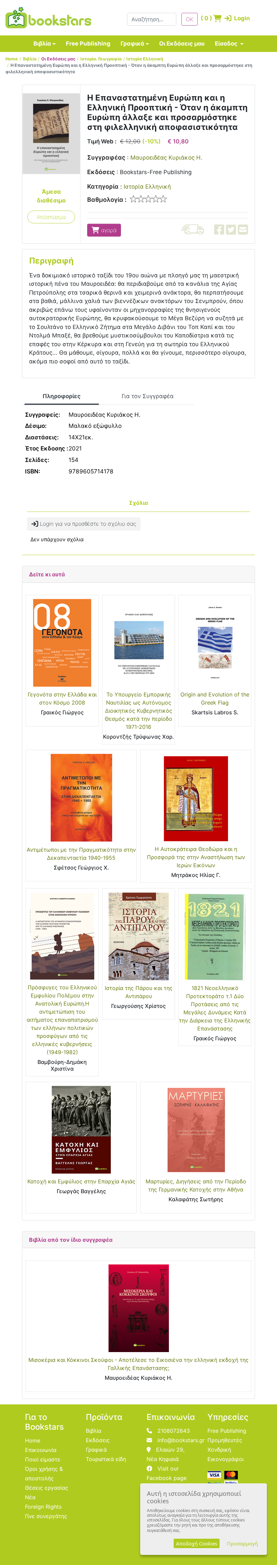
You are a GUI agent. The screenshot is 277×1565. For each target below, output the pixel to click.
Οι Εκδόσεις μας (58, 58)
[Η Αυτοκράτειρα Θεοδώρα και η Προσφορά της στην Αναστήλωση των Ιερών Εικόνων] (196, 797)
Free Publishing (88, 43)
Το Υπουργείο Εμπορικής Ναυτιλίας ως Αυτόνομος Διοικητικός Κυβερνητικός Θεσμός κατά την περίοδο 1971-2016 (138, 710)
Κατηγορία (103, 186)
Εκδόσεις (101, 171)
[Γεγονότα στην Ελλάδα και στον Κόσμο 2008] (62, 642)
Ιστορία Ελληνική (144, 58)
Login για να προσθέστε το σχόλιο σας (87, 523)
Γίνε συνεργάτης (46, 1516)
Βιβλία (42, 43)
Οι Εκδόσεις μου (182, 43)
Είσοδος (227, 43)
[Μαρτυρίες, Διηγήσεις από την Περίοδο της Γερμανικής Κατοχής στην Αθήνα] (196, 1129)
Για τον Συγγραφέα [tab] (148, 396)
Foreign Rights (43, 1506)
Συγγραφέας (106, 157)
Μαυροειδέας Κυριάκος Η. (166, 157)
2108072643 (173, 1430)
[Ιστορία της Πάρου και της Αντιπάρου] (138, 936)
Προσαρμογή (242, 1543)
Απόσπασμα (51, 217)
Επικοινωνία (40, 1450)
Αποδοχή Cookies (196, 1543)
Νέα (30, 1497)
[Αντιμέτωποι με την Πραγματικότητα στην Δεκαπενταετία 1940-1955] (81, 797)
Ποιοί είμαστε (42, 1459)
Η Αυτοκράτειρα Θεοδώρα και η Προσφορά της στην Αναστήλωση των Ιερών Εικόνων (196, 857)
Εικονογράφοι (225, 1459)
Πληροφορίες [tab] (62, 396)
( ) (205, 18)
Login (232, 18)
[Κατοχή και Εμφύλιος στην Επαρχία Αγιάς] (81, 1129)
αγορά (108, 230)
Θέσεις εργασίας (46, 1487)
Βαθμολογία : (106, 199)
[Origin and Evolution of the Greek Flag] (215, 642)
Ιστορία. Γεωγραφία (101, 58)
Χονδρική (219, 1449)
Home (11, 58)
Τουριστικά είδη (106, 1459)
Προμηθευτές (224, 1440)
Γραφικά (132, 43)
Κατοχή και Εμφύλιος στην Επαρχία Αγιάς (81, 1181)
